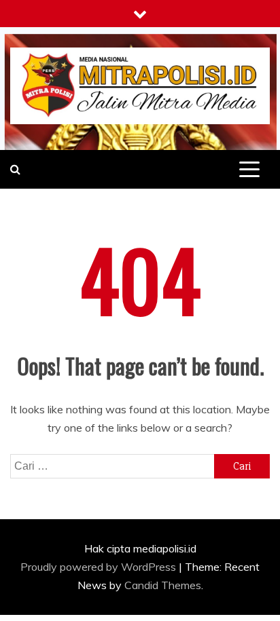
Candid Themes (162, 585)
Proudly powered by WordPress (99, 566)
